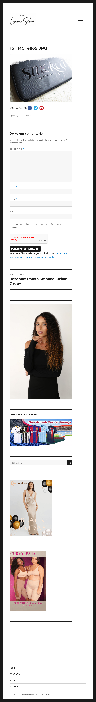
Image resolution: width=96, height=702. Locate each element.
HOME (13, 668)
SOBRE (13, 680)
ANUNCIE (14, 686)
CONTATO (15, 674)
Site (12, 211)
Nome (13, 187)
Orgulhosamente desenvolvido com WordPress (31, 694)
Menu (81, 20)
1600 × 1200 (28, 116)
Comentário (17, 149)
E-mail (14, 199)
